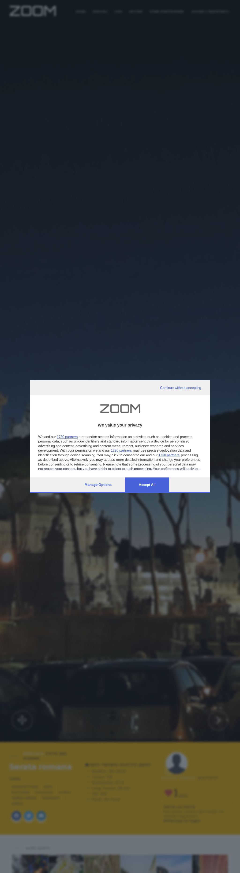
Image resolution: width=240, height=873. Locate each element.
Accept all (147, 485)
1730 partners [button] (67, 437)
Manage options (98, 485)
